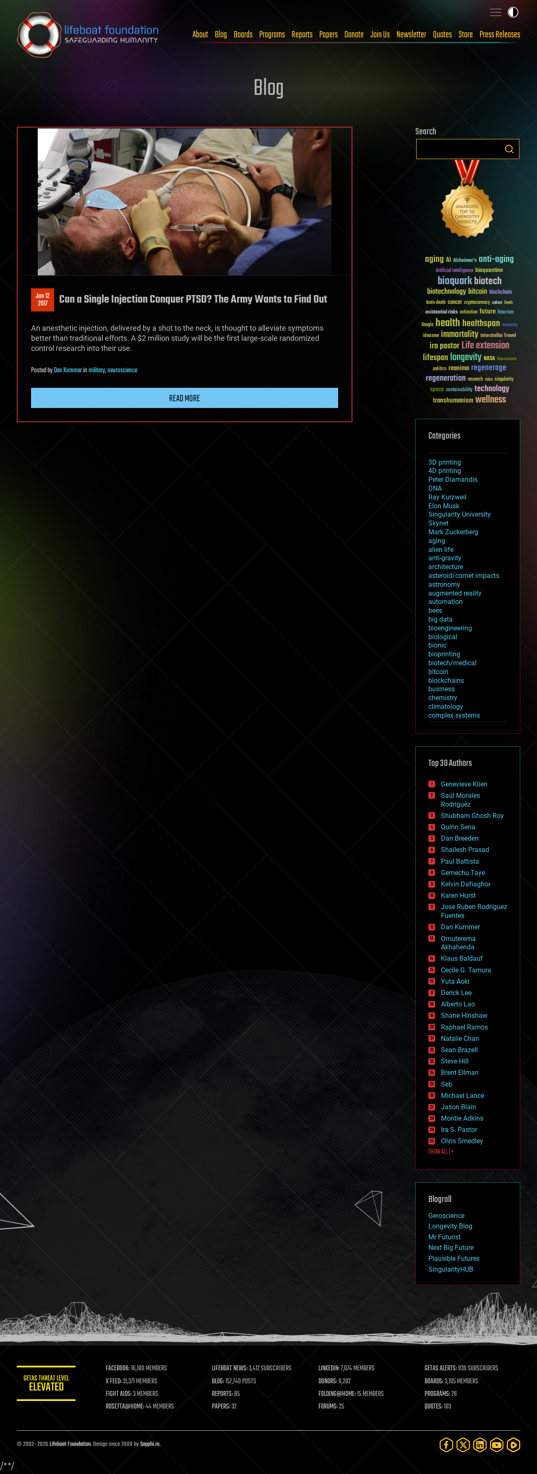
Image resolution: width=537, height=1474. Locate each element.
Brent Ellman (460, 1073)
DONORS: (327, 1381)
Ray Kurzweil (447, 497)
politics (439, 369)
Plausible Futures (454, 1258)
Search (509, 149)
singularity (504, 379)
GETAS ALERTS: (441, 1368)
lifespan (435, 358)
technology (491, 389)
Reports (302, 35)
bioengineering (450, 628)
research (475, 379)
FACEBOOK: (118, 1368)
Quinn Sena (458, 827)
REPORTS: (222, 1394)
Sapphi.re (149, 1444)
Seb (446, 1084)
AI (448, 260)
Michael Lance (462, 1096)
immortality (459, 334)
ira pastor (444, 346)
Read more (184, 399)
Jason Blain (458, 1107)
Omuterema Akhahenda (458, 943)
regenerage (488, 368)
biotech (488, 281)
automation (445, 602)
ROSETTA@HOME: (125, 1406)
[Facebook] (446, 1444)
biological (442, 637)
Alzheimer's (465, 261)
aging (434, 259)
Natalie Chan (460, 1039)
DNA (435, 488)
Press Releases (500, 35)
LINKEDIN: (328, 1368)
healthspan (481, 324)
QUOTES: (434, 1406)
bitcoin (477, 291)
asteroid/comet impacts (463, 576)
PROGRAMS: (437, 1394)
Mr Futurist (444, 1237)
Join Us (380, 35)
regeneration (446, 378)
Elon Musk (443, 506)
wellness (490, 400)
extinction (468, 312)
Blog (221, 35)
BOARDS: (434, 1381)
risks (489, 379)
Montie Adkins (462, 1118)
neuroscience (122, 370)
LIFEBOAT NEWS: (230, 1368)
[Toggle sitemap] (495, 12)
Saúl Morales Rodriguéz (460, 800)
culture (497, 303)
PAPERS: (221, 1406)
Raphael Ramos (464, 1027)
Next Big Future (451, 1248)
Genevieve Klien (464, 784)
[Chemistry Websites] (467, 201)
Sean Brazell (459, 1050)
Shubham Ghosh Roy (472, 816)
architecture (445, 567)
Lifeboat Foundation (70, 1444)
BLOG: (218, 1381)
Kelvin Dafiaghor (465, 884)
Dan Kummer (68, 370)
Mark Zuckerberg (453, 532)
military (97, 370)
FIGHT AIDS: (119, 1394)
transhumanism (453, 401)
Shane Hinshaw (464, 1015)
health (447, 323)
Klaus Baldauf (462, 958)
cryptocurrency (477, 303)
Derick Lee (456, 993)
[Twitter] (463, 1444)
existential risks (441, 312)
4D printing (444, 471)
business (441, 689)
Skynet (438, 523)
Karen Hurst (458, 895)
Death (508, 303)
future (487, 312)
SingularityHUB (450, 1269)
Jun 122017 (43, 300)
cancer (455, 302)
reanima (458, 368)
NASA (489, 358)
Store (466, 35)
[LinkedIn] (480, 1444)
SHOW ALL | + (441, 1152)
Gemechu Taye (463, 873)
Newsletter (411, 35)
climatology (445, 707)
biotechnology (446, 291)
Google (427, 325)
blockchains (446, 681)
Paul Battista (460, 861)
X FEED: (114, 1381)
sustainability (459, 390)
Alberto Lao (458, 1004)
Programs (272, 35)
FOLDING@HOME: (337, 1394)
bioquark (455, 281)
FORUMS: (328, 1406)
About (200, 35)
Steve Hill (455, 1061)
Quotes (442, 35)
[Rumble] (513, 1444)
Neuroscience (506, 359)
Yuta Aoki (455, 981)
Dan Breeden (460, 838)
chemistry (442, 698)
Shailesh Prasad (465, 850)
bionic (437, 645)
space (437, 389)
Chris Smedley (462, 1141)
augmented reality (455, 593)
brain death (436, 303)
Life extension (485, 345)
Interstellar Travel (498, 336)
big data (440, 619)
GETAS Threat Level (46, 1384)
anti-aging (496, 259)
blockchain (500, 292)
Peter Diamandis (452, 479)
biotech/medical (452, 663)
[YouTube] (496, 1444)
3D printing (444, 462)
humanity (510, 325)
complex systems (454, 715)
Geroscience (446, 1216)
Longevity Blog (450, 1226)
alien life (441, 550)
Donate (354, 35)
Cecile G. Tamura (466, 970)
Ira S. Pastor (459, 1130)
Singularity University (459, 514)
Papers (328, 35)
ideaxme (431, 336)
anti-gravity (444, 558)
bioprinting (444, 654)
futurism (506, 313)
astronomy (444, 584)
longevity (466, 357)
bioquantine (489, 270)
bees (435, 610)
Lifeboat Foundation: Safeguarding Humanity (88, 35)
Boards (243, 35)
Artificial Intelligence (454, 271)
